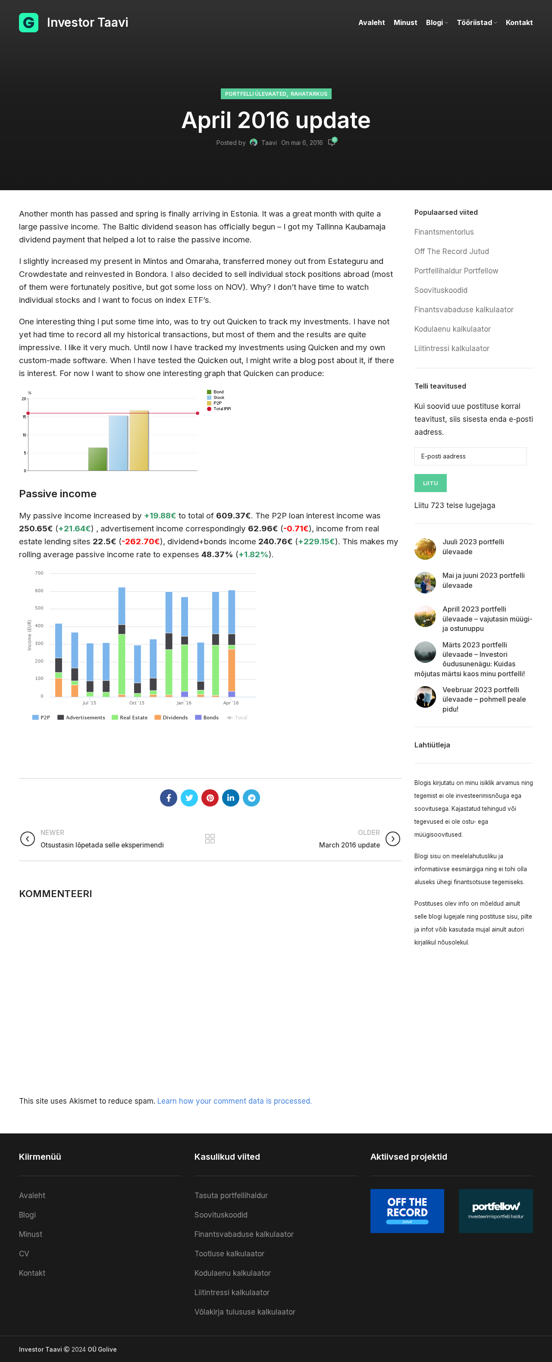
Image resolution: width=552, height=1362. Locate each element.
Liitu (430, 483)
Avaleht (32, 1195)
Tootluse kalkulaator (229, 1253)
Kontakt (32, 1273)
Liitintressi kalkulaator (451, 348)
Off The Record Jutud (451, 251)
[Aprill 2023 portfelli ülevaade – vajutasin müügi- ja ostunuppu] (425, 616)
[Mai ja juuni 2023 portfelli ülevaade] (425, 582)
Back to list (210, 838)
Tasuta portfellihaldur (231, 1195)
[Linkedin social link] (230, 798)
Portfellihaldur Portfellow (456, 271)
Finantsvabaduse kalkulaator (464, 309)
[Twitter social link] (189, 798)
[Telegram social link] (251, 798)
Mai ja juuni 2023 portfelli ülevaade (483, 580)
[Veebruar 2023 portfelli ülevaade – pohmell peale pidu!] (425, 697)
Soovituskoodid (440, 290)
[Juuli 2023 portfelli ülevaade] (425, 549)
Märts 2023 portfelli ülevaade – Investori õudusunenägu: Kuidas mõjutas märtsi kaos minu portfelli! (469, 659)
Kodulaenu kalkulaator (452, 329)
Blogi (27, 1215)
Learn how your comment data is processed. (234, 1101)
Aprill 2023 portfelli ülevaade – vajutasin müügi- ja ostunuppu (487, 619)
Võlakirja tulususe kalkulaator (244, 1312)
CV (24, 1253)
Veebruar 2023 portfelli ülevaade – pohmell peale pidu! (484, 699)
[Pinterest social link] (210, 798)
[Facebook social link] (168, 798)
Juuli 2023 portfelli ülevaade (473, 546)
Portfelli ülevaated (255, 94)
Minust (30, 1234)
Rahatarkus (309, 94)
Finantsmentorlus (444, 232)
